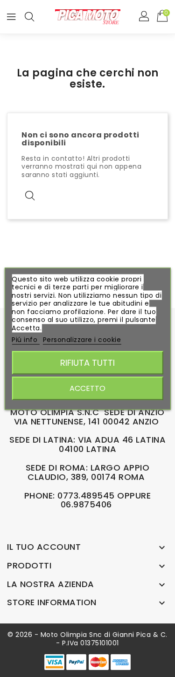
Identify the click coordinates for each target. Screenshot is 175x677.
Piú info (26, 339)
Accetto (87, 388)
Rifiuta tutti (87, 362)
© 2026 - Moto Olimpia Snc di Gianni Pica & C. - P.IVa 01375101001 (87, 639)
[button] (144, 16)
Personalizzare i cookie (82, 339)
